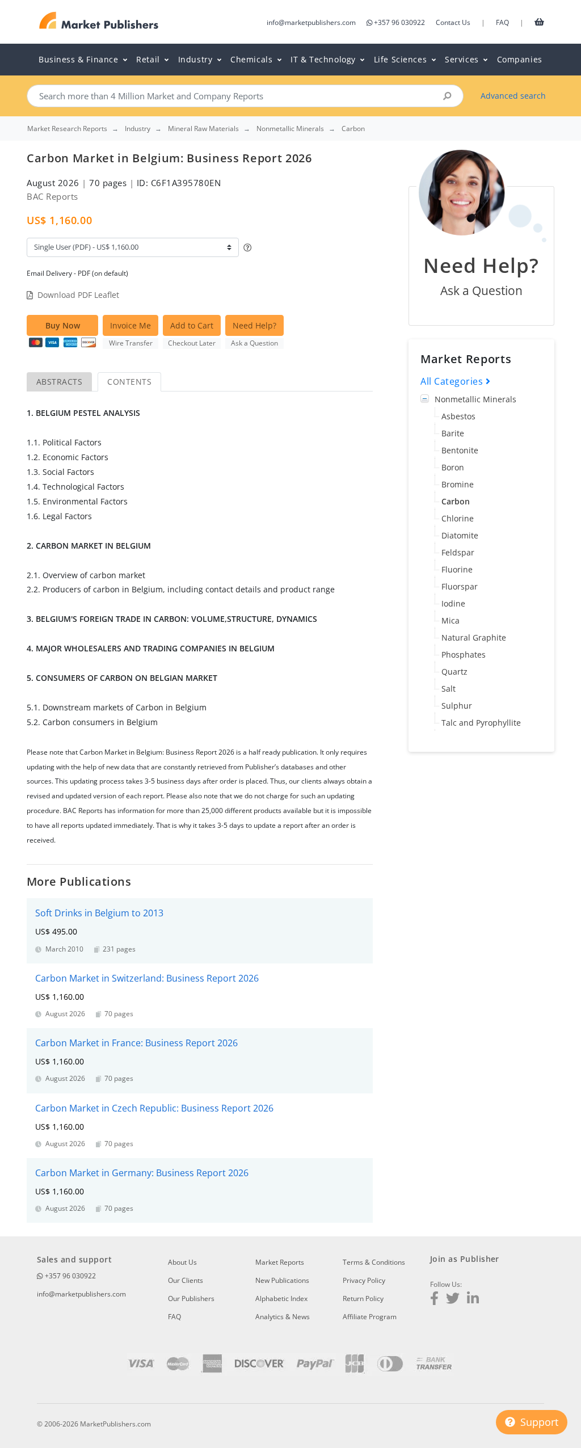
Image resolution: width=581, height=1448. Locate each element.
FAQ (502, 22)
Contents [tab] (129, 381)
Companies (519, 59)
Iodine (453, 603)
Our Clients (185, 1280)
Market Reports (279, 1262)
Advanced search (513, 95)
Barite (452, 433)
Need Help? (254, 325)
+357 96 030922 (399, 22)
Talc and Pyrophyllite (481, 722)
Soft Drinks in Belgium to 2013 (99, 913)
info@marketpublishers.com (311, 22)
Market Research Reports (67, 128)
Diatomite (459, 535)
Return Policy (363, 1298)
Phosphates (463, 654)
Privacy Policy (364, 1280)
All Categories (453, 381)
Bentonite (459, 450)
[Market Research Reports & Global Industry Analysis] (99, 21)
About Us (182, 1262)
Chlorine (457, 518)
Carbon (455, 501)
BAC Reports (52, 196)
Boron (452, 467)
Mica (450, 620)
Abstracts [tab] (59, 381)
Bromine (457, 484)
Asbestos (458, 416)
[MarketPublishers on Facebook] (434, 1299)
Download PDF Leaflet (78, 294)
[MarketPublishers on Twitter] (453, 1299)
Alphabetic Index (281, 1298)
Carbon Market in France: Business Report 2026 (136, 1043)
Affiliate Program (370, 1316)
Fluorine (457, 569)
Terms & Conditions (374, 1262)
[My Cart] (539, 21)
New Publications (282, 1280)
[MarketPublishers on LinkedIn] (473, 1299)
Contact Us (453, 22)
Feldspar (457, 552)
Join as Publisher (464, 1258)
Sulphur (456, 705)
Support (537, 1422)
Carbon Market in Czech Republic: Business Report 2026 (154, 1108)
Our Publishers (191, 1298)
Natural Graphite (473, 637)
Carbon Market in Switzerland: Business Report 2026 (147, 978)
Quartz (454, 671)
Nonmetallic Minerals (475, 399)
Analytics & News (282, 1316)
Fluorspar (459, 586)
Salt (448, 688)
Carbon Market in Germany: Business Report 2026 (142, 1173)
